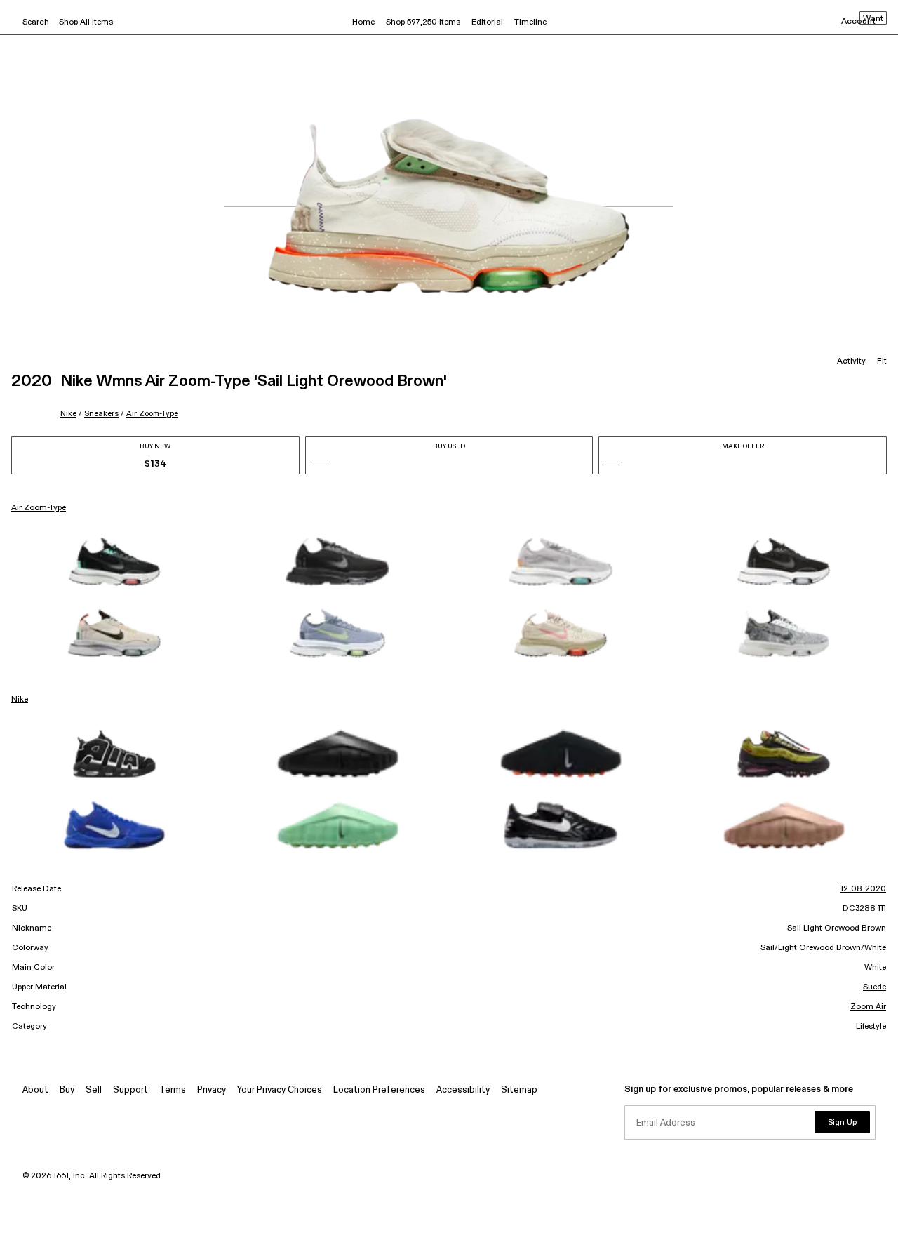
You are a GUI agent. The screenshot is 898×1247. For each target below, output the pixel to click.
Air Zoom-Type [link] (38, 508)
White (875, 967)
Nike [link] (19, 699)
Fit (882, 361)
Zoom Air (868, 1007)
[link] (114, 561)
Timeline (530, 22)
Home (363, 22)
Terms (172, 1090)
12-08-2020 (863, 889)
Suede (874, 987)
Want (873, 19)
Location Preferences (379, 1090)
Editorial (487, 22)
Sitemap (519, 1090)
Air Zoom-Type (152, 414)
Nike (68, 414)
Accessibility (463, 1090)
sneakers (101, 414)
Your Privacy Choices (279, 1090)
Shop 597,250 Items (423, 22)
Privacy (211, 1090)
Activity (851, 361)
